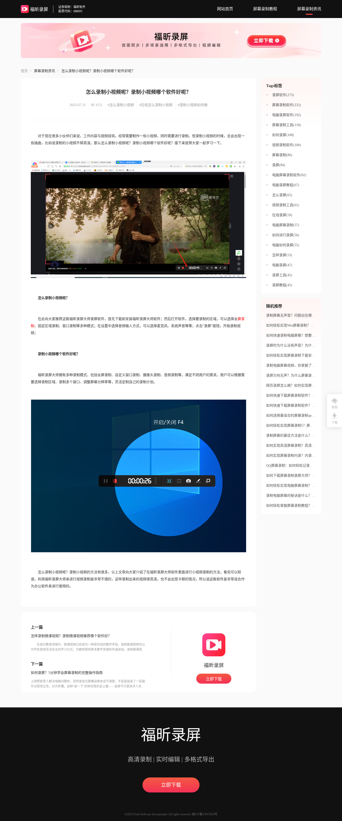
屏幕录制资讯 (309, 9)
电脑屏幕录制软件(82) (289, 175)
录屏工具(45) (282, 275)
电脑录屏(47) (282, 265)
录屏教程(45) (282, 285)
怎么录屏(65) (282, 195)
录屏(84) (278, 165)
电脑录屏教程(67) (285, 185)
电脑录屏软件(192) (286, 115)
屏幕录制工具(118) (286, 125)
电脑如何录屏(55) (285, 245)
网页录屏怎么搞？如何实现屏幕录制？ (296, 385)
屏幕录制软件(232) (286, 105)
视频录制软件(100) (286, 145)
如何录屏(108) (283, 135)
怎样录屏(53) (282, 255)
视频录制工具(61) (285, 205)
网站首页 (225, 9)
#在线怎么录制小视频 (156, 105)
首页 (24, 71)
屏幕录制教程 (265, 9)
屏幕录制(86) (282, 155)
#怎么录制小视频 (121, 105)
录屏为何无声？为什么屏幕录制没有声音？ (299, 375)
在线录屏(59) (282, 215)
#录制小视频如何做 (193, 105)
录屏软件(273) (283, 95)
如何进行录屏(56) (285, 235)
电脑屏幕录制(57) (285, 225)
